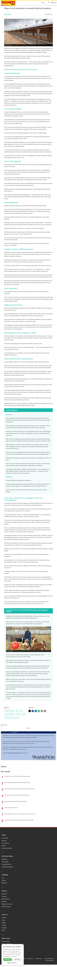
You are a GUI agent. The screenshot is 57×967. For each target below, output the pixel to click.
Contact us (4, 896)
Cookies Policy (39, 958)
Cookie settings (50, 960)
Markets (4, 845)
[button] (12, 963)
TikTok (3, 930)
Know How (4, 840)
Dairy (21, 710)
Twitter (3, 920)
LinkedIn (4, 922)
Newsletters (4, 859)
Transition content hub (13, 753)
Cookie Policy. (14, 956)
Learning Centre (5, 843)
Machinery (4, 883)
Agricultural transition (9, 710)
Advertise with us (6, 899)
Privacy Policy (30, 958)
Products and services (7, 848)
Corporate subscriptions (7, 866)
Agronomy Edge (5, 941)
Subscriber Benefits (6, 864)
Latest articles (5, 838)
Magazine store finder (7, 904)
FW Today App (5, 861)
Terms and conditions (49, 958)
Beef (17, 710)
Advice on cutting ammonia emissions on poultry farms (23, 69)
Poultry (23, 714)
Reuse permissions (6, 906)
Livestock (18, 714)
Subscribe (4, 901)
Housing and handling (9, 714)
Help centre (4, 894)
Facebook (4, 917)
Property (4, 880)
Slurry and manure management (11, 717)
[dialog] (12, 955)
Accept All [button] (7, 959)
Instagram (4, 927)
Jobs (3, 877)
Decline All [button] (17, 959)
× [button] (22, 945)
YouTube (4, 925)
